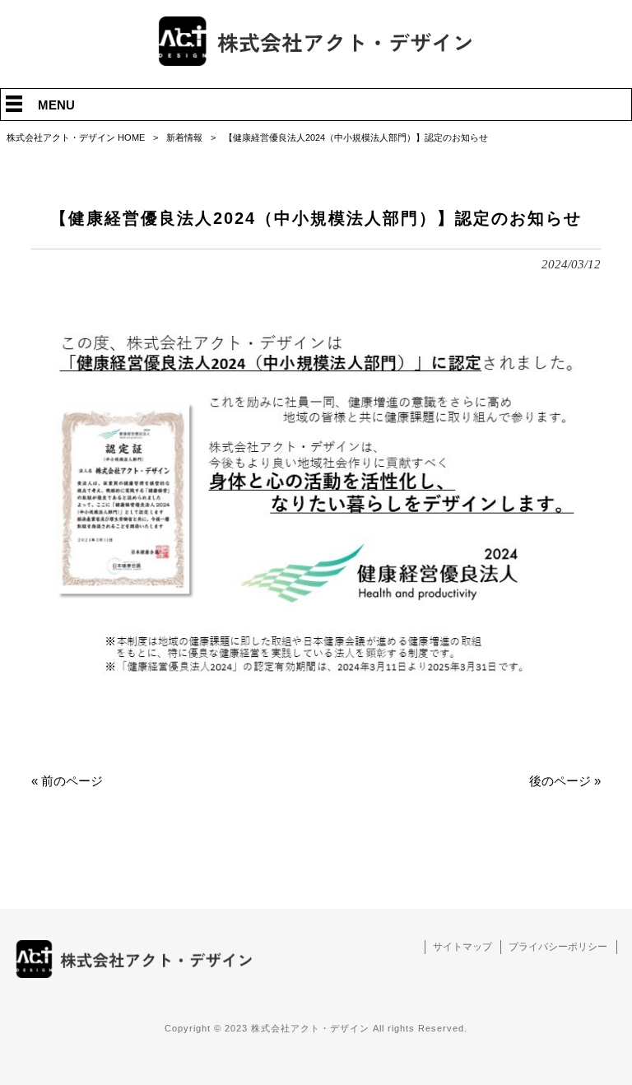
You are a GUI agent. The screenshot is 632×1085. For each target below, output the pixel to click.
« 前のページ (67, 781)
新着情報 (184, 137)
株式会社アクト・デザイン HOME (76, 137)
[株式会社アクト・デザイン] (316, 61)
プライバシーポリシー (558, 946)
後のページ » (565, 781)
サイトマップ (462, 946)
